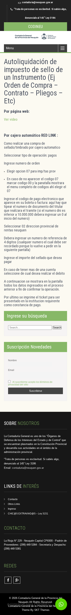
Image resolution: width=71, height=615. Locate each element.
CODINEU (35, 26)
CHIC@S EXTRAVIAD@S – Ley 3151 (28, 513)
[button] (61, 604)
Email (11, 370)
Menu (10, 48)
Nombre (12, 360)
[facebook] (8, 580)
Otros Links (14, 504)
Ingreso (12, 508)
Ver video (10, 119)
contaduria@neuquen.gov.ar (37, 2)
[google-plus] (16, 580)
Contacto (13, 499)
